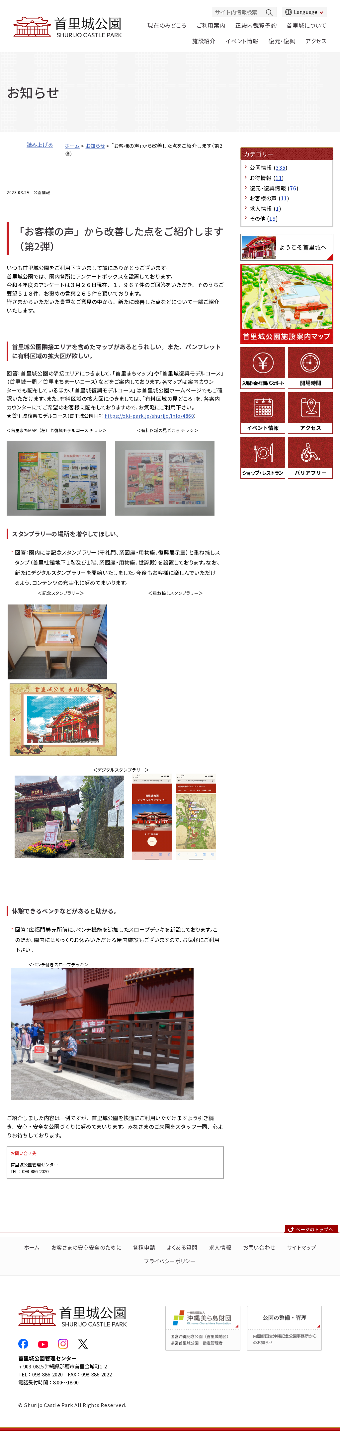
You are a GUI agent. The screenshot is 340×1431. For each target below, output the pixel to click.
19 (272, 218)
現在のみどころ (167, 25)
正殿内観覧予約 (256, 25)
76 (293, 188)
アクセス (316, 41)
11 (279, 178)
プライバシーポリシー (170, 1261)
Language (305, 12)
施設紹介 (204, 41)
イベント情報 (242, 41)
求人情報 (220, 1247)
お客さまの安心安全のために (86, 1247)
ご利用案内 (211, 25)
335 (281, 167)
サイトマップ (301, 1247)
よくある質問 (182, 1247)
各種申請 (144, 1247)
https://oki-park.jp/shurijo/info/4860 (149, 415)
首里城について (307, 25)
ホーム (72, 145)
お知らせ (95, 145)
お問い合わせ (259, 1247)
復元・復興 (282, 41)
